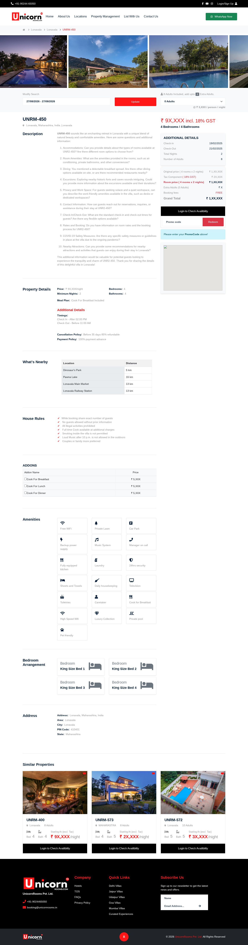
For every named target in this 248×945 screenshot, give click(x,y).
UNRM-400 (35, 820)
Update (135, 101)
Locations (80, 16)
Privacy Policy (82, 902)
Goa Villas (115, 902)
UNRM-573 (104, 820)
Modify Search (31, 94)
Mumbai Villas (117, 908)
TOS (77, 891)
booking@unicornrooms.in (41, 907)
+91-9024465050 (36, 901)
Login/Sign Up (225, 3)
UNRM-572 (173, 820)
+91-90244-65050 (25, 3)
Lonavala (36, 29)
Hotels (78, 885)
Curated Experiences (121, 913)
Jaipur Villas (116, 891)
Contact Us (151, 16)
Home (50, 16)
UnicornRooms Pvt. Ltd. (189, 936)
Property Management (105, 16)
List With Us (131, 16)
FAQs (77, 897)
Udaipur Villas (117, 897)
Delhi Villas (115, 885)
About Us (64, 16)
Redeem (213, 221)
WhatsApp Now (223, 16)
